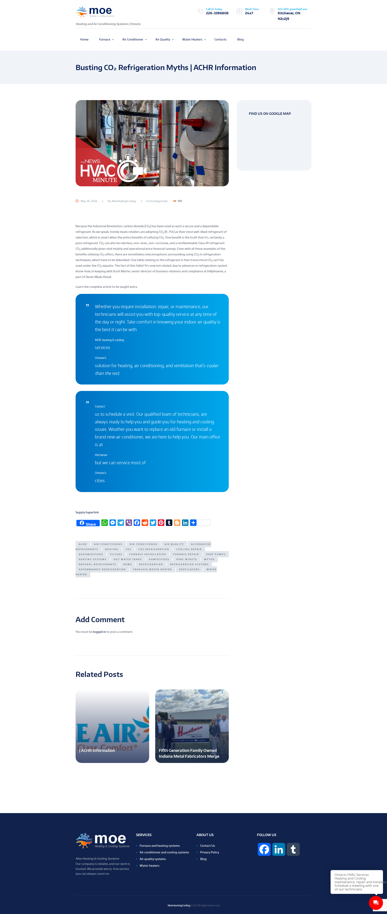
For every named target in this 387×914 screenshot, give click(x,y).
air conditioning (108, 544)
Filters (116, 554)
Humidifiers (159, 559)
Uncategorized (158, 201)
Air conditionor (143, 544)
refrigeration (151, 564)
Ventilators (189, 569)
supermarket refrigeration (102, 569)
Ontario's (100, 358)
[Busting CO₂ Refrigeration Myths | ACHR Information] (152, 143)
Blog (203, 859)
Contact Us (207, 845)
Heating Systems (93, 559)
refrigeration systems (189, 564)
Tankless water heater (152, 569)
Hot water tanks (128, 559)
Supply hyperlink (87, 512)
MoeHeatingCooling (124, 201)
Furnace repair (186, 554)
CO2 (128, 549)
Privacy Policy (209, 852)
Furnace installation (147, 554)
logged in (99, 631)
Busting (112, 549)
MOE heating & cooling (109, 340)
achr (83, 544)
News (127, 564)
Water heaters (149, 865)
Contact (100, 406)
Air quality (174, 544)
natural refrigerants (97, 564)
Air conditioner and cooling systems (164, 852)
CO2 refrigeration (153, 549)
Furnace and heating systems (160, 845)
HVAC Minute (186, 559)
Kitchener (101, 455)
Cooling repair (189, 549)
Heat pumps (216, 554)
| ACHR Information (97, 750)
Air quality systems (153, 859)
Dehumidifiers (91, 554)
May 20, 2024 (89, 201)
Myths (209, 559)
